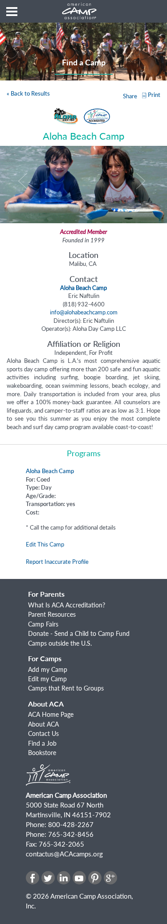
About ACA (43, 724)
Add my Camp (47, 669)
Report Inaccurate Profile (57, 561)
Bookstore (42, 752)
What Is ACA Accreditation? (66, 605)
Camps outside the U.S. (60, 643)
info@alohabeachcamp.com (84, 312)
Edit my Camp (47, 679)
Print (154, 94)
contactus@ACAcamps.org (64, 854)
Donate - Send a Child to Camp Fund (79, 633)
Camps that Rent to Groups (66, 688)
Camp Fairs (43, 624)
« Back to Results (28, 93)
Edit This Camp (45, 544)
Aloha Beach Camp (50, 470)
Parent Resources (52, 614)
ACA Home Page (50, 714)
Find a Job (42, 743)
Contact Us (43, 733)
